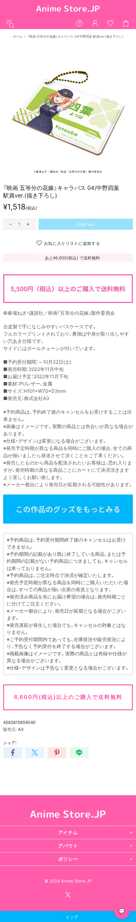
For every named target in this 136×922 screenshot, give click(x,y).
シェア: (10, 742)
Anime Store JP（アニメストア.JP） (68, 9)
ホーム (17, 36)
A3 (20, 729)
